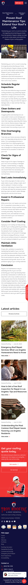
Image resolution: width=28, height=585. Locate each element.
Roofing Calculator (6, 547)
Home (3, 535)
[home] (3, 3)
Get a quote (14, 464)
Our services (14, 470)
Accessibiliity (5, 558)
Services (3, 540)
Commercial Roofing (7, 551)
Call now (19, 3)
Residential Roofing (7, 549)
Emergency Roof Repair (8, 553)
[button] (26, 3)
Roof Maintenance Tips (7, 13)
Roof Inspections (6, 556)
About (3, 538)
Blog (2, 544)
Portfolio (3, 542)
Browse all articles (14, 314)
